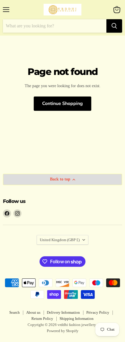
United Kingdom (60, 240)
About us (33, 312)
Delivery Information (63, 312)
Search (14, 312)
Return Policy (42, 318)
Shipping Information (77, 318)
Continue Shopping (62, 103)
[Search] (114, 26)
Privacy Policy (97, 312)
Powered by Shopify (62, 331)
